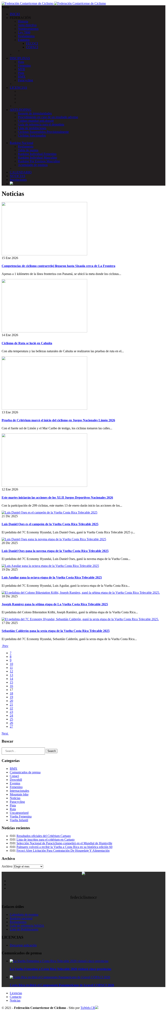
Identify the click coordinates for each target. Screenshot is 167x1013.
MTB (21, 69)
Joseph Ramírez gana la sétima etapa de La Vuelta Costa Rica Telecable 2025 (55, 604)
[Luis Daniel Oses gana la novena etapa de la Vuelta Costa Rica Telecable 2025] (54, 539)
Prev (5, 646)
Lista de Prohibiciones (24, 929)
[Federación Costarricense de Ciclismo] (54, 3)
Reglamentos (26, 36)
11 (11, 667)
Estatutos (24, 40)
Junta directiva (27, 25)
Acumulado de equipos (33, 165)
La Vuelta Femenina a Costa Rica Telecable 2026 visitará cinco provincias (60, 969)
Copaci (14, 776)
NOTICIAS (17, 176)
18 (11, 693)
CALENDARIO (21, 172)
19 (11, 697)
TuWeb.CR (87, 1008)
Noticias (15, 798)
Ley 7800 (24, 32)
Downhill (16, 779)
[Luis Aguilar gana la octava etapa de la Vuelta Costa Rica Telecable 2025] (50, 566)
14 (11, 678)
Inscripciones (18, 179)
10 (11, 664)
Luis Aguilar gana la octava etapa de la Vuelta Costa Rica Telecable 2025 (52, 577)
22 (11, 708)
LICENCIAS (18, 87)
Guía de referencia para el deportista (41, 124)
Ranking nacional (21, 918)
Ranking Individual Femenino (37, 154)
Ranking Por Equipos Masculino (39, 161)
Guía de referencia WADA (27, 925)
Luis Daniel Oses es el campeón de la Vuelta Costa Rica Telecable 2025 (50, 524)
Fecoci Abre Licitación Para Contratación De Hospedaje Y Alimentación (63, 850)
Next (5, 733)
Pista (21, 73)
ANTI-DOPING (20, 109)
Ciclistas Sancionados (32, 135)
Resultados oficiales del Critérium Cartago (43, 836)
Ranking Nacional (21, 143)
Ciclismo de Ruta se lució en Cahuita (27, 343)
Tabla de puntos (28, 150)
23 (11, 711)
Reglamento (25, 146)
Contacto (15, 996)
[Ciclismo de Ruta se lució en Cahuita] (44, 331)
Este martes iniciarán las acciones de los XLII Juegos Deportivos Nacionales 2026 (57, 497)
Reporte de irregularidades (35, 113)
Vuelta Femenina (21, 816)
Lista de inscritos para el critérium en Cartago (45, 839)
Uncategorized (19, 812)
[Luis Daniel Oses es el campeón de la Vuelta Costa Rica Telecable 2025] (49, 512)
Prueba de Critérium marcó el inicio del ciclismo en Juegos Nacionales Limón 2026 (58, 420)
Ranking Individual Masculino (37, 157)
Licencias (16, 993)
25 (11, 719)
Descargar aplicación (23, 945)
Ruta (21, 62)
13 (11, 675)
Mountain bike (19, 794)
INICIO (15, 14)
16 (11, 686)
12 (11, 671)
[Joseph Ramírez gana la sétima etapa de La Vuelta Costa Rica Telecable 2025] (81, 592)
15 (11, 682)
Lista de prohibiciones (32, 128)
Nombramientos (28, 28)
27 (11, 726)
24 (11, 715)
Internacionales (19, 790)
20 (11, 700)
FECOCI (32, 43)
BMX (21, 76)
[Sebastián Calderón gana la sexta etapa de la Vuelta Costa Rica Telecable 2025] (80, 619)
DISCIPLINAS (20, 58)
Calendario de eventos (24, 914)
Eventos (15, 783)
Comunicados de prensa (25, 772)
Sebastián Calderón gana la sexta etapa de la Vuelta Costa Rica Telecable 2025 (56, 631)
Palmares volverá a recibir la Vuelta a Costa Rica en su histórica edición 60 (64, 847)
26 (11, 723)
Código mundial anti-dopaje (36, 120)
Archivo (7, 866)
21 (11, 704)
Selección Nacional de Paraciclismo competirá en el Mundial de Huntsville (64, 843)
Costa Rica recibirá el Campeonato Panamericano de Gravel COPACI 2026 (62, 985)
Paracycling (25, 80)
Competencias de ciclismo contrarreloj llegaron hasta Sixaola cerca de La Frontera (58, 266)
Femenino (24, 65)
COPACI (32, 47)
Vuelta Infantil (19, 820)
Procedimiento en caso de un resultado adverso (48, 117)
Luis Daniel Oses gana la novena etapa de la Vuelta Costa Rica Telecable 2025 (55, 551)
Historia (23, 21)
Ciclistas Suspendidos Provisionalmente (43, 131)
